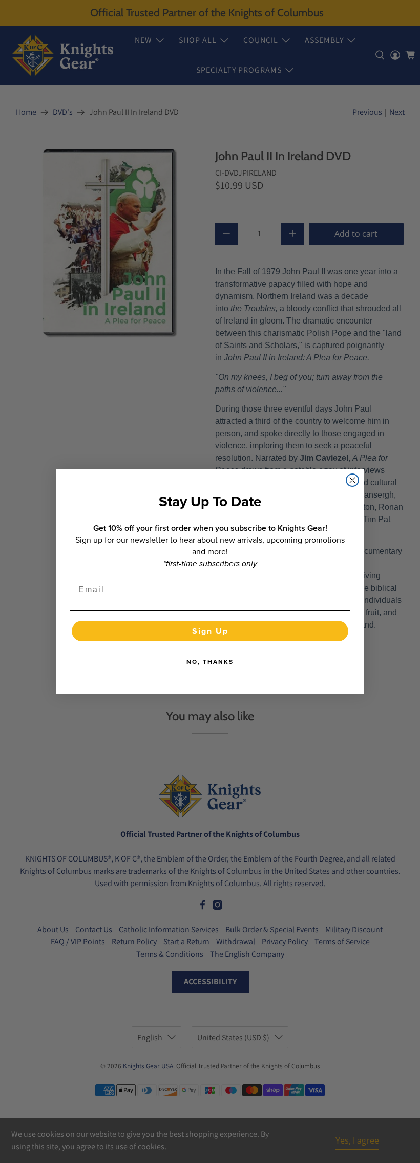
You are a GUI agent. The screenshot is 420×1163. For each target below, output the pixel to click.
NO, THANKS (210, 661)
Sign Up (210, 631)
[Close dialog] (352, 480)
